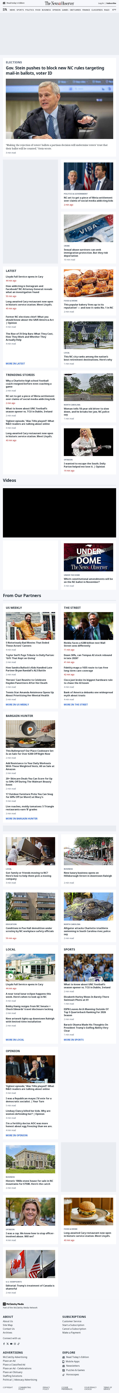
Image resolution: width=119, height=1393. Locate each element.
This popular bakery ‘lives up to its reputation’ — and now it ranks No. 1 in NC (88, 306)
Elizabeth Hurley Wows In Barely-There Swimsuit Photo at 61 (86, 998)
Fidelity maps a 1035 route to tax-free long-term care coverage (86, 669)
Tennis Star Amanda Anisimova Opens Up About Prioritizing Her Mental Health (30, 694)
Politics (29, 10)
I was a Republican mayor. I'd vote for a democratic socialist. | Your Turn (29, 1100)
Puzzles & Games (75, 1370)
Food (37, 10)
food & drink (70, 301)
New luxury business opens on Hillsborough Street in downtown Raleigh (88, 874)
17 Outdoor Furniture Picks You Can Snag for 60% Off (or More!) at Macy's (29, 796)
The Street (72, 608)
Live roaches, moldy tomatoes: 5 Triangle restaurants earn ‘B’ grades (30, 808)
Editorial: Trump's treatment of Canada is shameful (30, 1287)
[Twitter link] (8, 1344)
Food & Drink (70, 1229)
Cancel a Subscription (74, 1329)
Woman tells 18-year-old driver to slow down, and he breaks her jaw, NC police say (86, 411)
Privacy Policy (46, 1388)
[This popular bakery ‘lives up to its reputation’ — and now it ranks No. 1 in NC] (88, 283)
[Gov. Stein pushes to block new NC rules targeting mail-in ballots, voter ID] (59, 109)
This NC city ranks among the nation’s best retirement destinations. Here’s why (88, 358)
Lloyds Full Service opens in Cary (24, 276)
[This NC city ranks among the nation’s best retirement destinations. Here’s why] (88, 335)
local (67, 353)
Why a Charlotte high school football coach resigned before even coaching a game (29, 383)
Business (46, 10)
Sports (20, 10)
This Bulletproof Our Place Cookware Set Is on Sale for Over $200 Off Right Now (30, 752)
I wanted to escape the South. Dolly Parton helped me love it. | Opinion (85, 465)
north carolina (72, 405)
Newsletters (73, 1366)
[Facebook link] (4, 1344)
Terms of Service (107, 1388)
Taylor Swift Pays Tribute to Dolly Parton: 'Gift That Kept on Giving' (30, 657)
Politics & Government (76, 194)
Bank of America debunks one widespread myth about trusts (88, 694)
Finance (86, 10)
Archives (7, 1332)
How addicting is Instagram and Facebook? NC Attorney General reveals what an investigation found (29, 289)
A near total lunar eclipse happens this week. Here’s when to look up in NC (28, 995)
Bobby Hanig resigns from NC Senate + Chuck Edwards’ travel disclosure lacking (29, 1008)
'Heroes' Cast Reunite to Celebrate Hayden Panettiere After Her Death (26, 681)
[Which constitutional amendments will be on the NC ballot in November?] (88, 557)
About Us (8, 1321)
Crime (67, 246)
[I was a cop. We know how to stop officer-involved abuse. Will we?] (30, 1212)
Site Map (8, 1325)
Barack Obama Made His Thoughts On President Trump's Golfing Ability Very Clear (86, 1027)
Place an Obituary (12, 1372)
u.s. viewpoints (14, 1282)
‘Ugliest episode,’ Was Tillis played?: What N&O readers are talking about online (30, 422)
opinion (68, 460)
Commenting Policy (25, 1388)
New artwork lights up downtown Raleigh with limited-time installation (30, 1020)
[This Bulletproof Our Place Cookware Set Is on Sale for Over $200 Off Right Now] (30, 734)
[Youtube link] (11, 1344)
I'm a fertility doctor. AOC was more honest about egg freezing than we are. (29, 1125)
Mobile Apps (73, 1361)
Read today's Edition (16, 3)
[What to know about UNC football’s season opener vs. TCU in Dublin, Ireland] (88, 967)
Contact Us (9, 1329)
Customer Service (71, 1321)
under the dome (72, 575)
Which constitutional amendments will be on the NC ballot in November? (88, 580)
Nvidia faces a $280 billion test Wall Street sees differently (84, 644)
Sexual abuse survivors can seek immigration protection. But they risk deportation (86, 252)
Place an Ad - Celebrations (17, 1368)
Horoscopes (72, 1374)
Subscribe (111, 3)
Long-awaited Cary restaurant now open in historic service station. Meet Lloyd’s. (29, 303)
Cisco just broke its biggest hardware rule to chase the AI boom (88, 681)
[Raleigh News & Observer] (59, 3)
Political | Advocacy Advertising (20, 1380)
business (68, 869)
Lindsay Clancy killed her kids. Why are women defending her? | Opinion (28, 1112)
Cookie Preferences (67, 1388)
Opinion (56, 10)
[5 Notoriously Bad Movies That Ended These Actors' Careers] (30, 626)
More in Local (15, 1040)
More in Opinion (17, 1135)
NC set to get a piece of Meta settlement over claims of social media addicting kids (88, 199)
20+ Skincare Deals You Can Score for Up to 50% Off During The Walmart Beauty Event (29, 781)
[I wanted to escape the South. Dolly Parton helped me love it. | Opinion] (88, 442)
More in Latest (15, 363)
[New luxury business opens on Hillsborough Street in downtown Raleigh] (88, 851)
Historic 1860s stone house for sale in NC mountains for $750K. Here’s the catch (29, 1182)
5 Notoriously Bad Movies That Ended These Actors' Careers (27, 644)
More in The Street (76, 704)
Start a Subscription (73, 1325)
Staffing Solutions (12, 1376)
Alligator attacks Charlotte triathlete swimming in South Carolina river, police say (87, 931)
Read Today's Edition (77, 1357)
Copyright (8, 1388)
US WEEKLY (14, 608)
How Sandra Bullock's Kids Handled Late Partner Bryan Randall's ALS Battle (29, 669)
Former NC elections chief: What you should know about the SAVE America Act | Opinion (30, 319)
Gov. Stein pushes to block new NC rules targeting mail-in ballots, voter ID (55, 70)
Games (65, 10)
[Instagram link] (15, 1344)
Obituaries (75, 10)
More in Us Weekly (17, 704)
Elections (14, 62)
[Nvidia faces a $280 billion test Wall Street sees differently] (88, 626)
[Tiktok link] (18, 1344)
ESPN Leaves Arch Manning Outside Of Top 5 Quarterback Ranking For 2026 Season (86, 1012)
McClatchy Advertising (15, 1357)
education (11, 924)
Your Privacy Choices (90, 1388)
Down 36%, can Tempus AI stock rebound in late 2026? (88, 657)
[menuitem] (5, 10)
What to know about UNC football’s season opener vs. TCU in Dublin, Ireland (29, 410)
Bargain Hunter (19, 716)
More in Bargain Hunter (21, 818)
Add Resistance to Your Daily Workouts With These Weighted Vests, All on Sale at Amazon (30, 766)
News (12, 10)
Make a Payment (71, 1332)
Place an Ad (9, 1361)
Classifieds (97, 10)
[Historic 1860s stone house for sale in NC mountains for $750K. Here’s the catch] (30, 1159)
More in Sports (74, 1040)
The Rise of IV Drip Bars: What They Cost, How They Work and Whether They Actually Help (29, 336)
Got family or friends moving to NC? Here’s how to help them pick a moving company (28, 875)
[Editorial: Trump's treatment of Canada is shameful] (30, 1264)
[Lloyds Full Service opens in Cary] (30, 967)
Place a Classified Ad (14, 1364)
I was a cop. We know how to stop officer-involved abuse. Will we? (30, 1235)
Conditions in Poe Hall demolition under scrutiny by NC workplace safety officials (30, 930)
